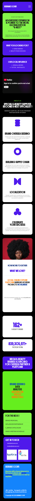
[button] (16, 305)
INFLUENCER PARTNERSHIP (14, 424)
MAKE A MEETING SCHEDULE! (14, 431)
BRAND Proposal (11, 420)
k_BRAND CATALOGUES (13, 428)
